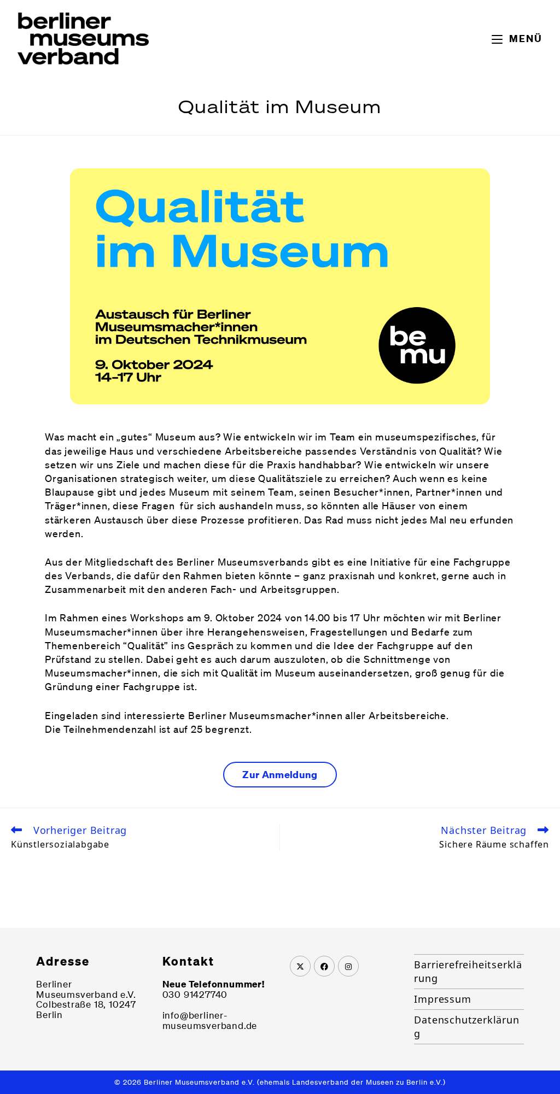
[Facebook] (324, 966)
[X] (300, 966)
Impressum (442, 998)
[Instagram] (348, 966)
